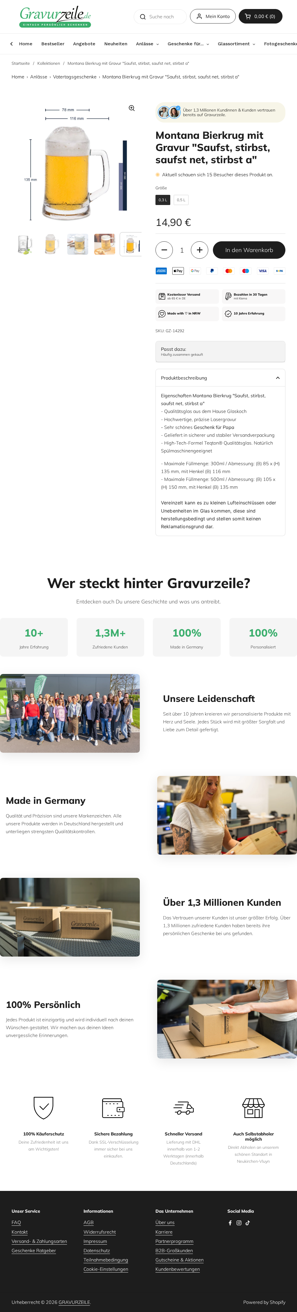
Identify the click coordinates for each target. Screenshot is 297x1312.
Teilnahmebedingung (106, 1260)
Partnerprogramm (174, 1241)
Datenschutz (97, 1250)
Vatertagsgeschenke (75, 77)
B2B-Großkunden (174, 1250)
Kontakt (20, 1232)
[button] (260, 16)
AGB (89, 1222)
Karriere (164, 1232)
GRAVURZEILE (74, 1302)
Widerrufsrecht (100, 1232)
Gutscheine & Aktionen (179, 1260)
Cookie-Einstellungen (106, 1269)
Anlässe (38, 77)
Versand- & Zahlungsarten (39, 1241)
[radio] (162, 200)
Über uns (165, 1222)
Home (18, 77)
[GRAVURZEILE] (55, 17)
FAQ (16, 1222)
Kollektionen (48, 63)
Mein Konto (218, 16)
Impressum (95, 1241)
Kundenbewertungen (177, 1269)
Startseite (21, 63)
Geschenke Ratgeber (34, 1250)
